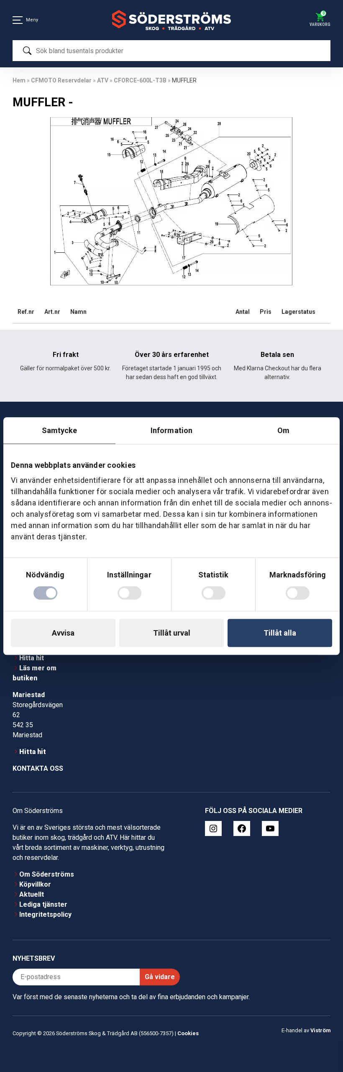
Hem (19, 80)
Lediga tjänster (43, 904)
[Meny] (18, 20)
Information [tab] (171, 430)
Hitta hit (31, 658)
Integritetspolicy (45, 914)
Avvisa (63, 632)
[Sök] (27, 50)
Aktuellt (31, 894)
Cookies (188, 1033)
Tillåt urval (171, 632)
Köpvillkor (35, 884)
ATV (102, 80)
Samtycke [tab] (59, 430)
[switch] (129, 593)
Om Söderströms (46, 874)
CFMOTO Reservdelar (61, 80)
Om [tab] (283, 430)
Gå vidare (160, 977)
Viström (320, 1030)
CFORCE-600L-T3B (140, 80)
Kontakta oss (38, 768)
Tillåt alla (280, 632)
